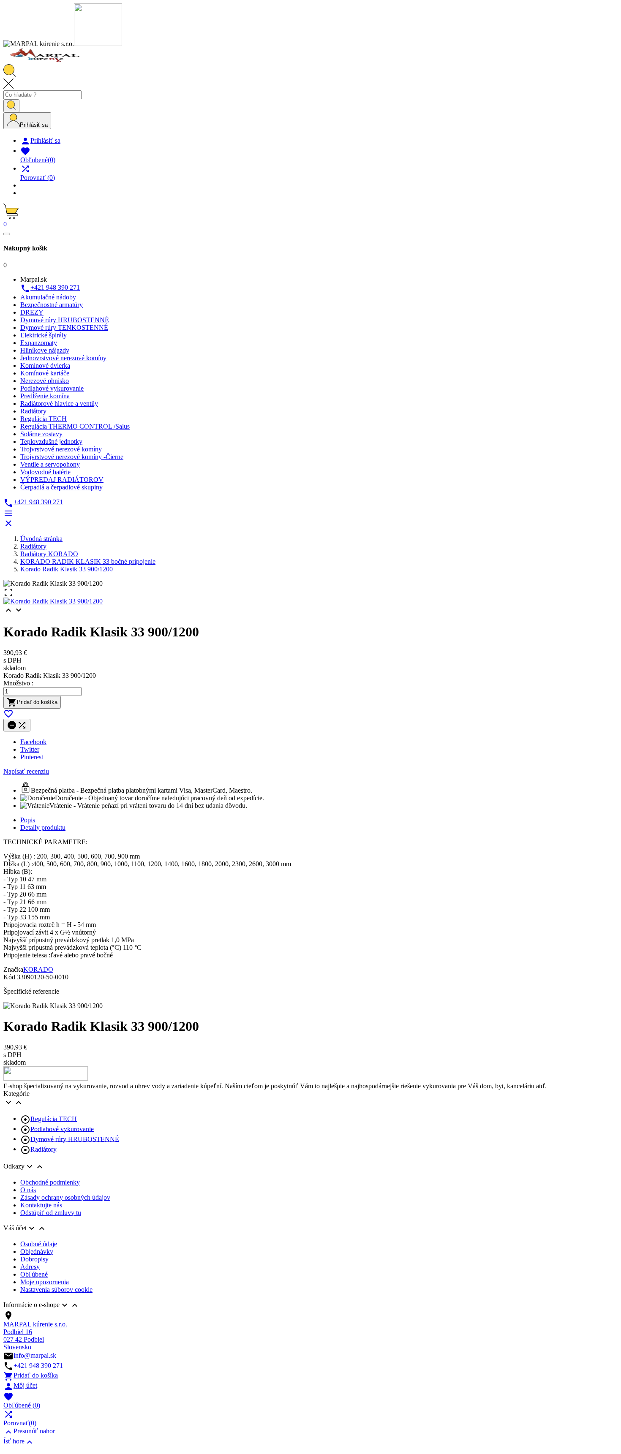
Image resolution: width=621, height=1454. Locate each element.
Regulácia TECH (53, 1118)
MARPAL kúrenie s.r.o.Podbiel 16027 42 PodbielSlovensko (35, 1336)
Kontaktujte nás (41, 1205)
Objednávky (36, 1251)
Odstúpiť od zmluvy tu (50, 1212)
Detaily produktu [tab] (42, 827)
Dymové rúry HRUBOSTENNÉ (74, 1138)
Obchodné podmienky (50, 1182)
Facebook (33, 741)
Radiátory (43, 1148)
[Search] (11, 105)
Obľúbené (34, 1274)
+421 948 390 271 (38, 1365)
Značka (13, 969)
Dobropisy (34, 1259)
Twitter (29, 749)
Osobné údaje (38, 1243)
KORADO (38, 969)
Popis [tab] (27, 819)
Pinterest (31, 757)
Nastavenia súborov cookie (56, 1289)
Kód (10, 977)
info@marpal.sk (35, 1355)
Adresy (30, 1266)
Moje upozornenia (44, 1281)
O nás (28, 1189)
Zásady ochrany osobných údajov (65, 1197)
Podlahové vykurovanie (62, 1128)
